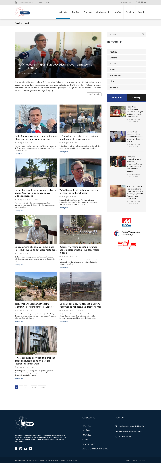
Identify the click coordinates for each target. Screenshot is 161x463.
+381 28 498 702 (125, 437)
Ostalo (129, 12)
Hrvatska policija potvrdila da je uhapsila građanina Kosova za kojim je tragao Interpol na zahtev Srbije (35, 360)
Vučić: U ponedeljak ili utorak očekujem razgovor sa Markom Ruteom (79, 191)
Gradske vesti (102, 12)
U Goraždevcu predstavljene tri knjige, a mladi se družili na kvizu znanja (79, 137)
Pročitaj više (94, 94)
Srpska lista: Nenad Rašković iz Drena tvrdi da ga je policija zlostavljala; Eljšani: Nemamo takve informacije (135, 192)
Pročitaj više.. (19, 154)
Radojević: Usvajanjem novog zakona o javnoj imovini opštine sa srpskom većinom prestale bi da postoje (134, 164)
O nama (127, 460)
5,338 (34, 387)
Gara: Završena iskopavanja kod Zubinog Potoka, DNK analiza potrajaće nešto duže (36, 248)
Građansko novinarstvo (95, 449)
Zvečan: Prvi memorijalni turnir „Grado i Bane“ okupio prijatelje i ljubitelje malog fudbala (79, 249)
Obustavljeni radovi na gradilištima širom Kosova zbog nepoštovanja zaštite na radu (80, 305)
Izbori (112, 81)
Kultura (113, 63)
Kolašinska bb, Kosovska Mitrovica (131, 426)
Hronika (117, 12)
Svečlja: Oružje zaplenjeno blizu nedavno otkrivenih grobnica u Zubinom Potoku (135, 136)
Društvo (87, 12)
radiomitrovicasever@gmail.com (130, 431)
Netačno (114, 87)
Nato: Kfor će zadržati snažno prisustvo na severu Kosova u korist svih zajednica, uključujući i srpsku (35, 192)
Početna (19, 23)
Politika (75, 12)
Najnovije (63, 12)
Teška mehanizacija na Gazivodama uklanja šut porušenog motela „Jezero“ (34, 305)
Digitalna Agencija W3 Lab (68, 460)
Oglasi (141, 12)
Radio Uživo (126, 2)
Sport (112, 69)
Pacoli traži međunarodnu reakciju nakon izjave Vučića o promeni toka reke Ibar (135, 111)
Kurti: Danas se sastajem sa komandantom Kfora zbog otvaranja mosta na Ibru (36, 137)
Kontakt (142, 460)
